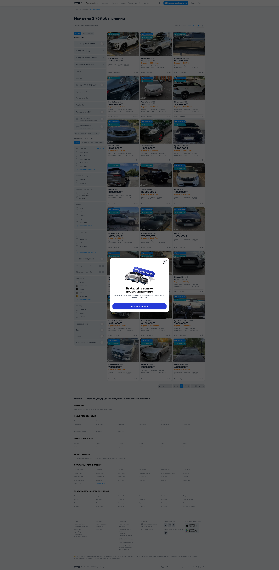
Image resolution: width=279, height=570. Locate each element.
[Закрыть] (165, 262)
